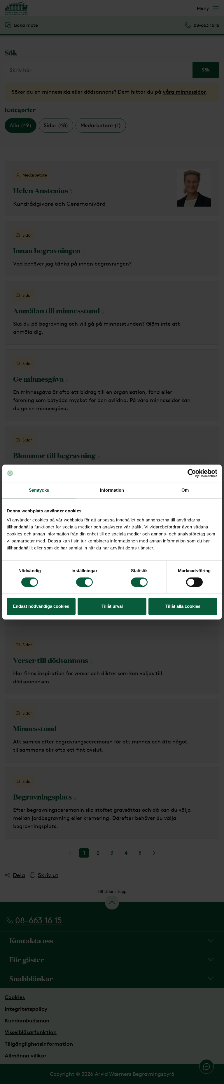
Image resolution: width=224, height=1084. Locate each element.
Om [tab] (185, 490)
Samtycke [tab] (39, 490)
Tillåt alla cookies (182, 606)
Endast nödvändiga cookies (41, 606)
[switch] (84, 582)
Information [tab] (112, 490)
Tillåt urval (112, 606)
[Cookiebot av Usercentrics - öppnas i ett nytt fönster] (191, 473)
